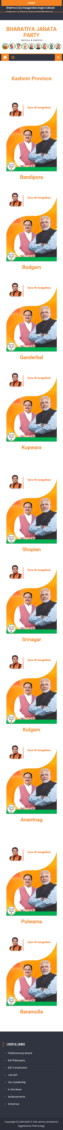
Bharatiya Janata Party (31, 32)
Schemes (13, 1104)
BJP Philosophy (16, 1060)
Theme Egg (38, 1125)
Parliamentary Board (20, 1053)
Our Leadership (17, 1082)
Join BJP (12, 1075)
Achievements (16, 1096)
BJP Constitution (17, 1067)
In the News (15, 1089)
